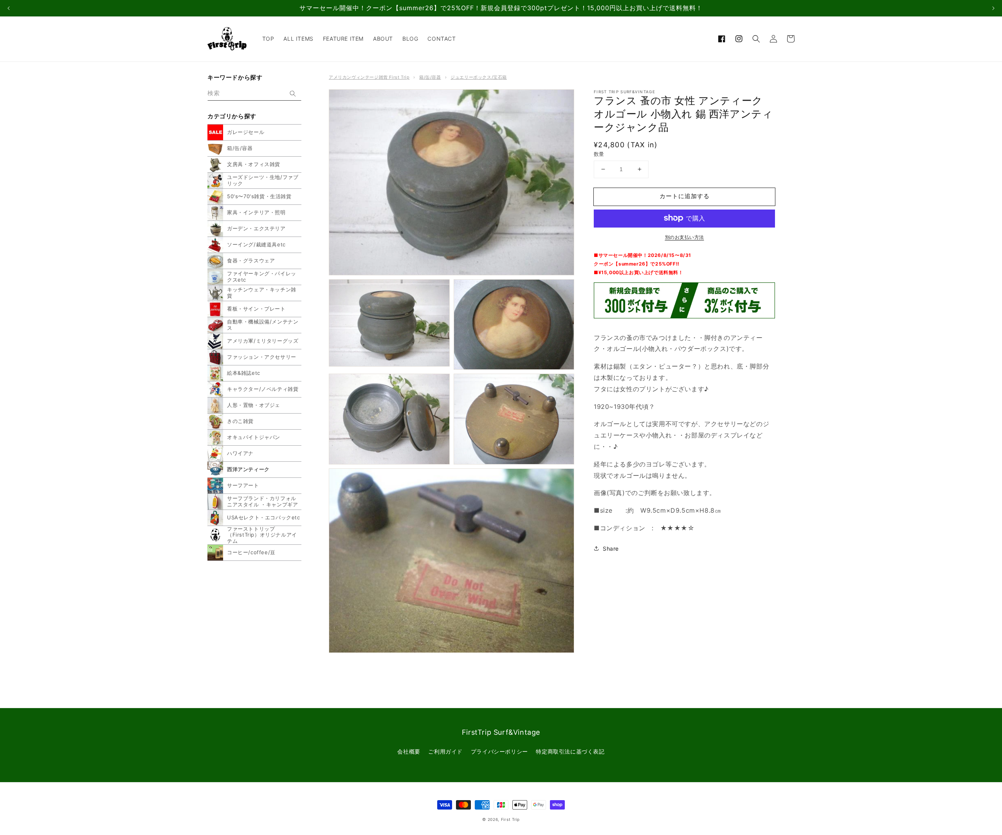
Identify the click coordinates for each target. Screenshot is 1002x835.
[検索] (292, 93)
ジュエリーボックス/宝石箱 (479, 77)
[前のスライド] (8, 8)
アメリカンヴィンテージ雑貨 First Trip (369, 77)
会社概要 (408, 751)
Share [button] (611, 548)
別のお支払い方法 (684, 237)
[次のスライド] (993, 8)
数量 (599, 154)
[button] (756, 38)
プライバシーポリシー (499, 751)
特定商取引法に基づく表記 (570, 751)
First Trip (510, 819)
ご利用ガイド (445, 751)
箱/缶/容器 (430, 77)
